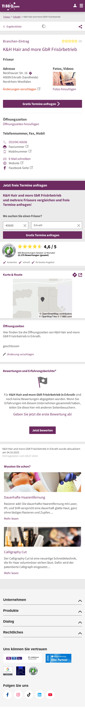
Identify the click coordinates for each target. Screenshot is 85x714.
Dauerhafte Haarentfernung (24, 497)
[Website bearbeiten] (21, 162)
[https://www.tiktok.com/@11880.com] (29, 694)
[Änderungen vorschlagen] (38, 88)
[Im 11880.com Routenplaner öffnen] (74, 274)
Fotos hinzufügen (64, 89)
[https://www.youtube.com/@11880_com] (50, 694)
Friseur (8, 59)
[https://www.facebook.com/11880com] (7, 694)
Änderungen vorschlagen (19, 89)
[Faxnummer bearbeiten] (27, 146)
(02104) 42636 (18, 142)
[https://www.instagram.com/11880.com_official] (18, 694)
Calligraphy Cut (15, 552)
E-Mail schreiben (19, 159)
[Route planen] (30, 73)
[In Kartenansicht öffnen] (80, 274)
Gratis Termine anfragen (40, 104)
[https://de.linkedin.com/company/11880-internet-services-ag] (39, 694)
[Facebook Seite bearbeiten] (31, 167)
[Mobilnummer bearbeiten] (29, 151)
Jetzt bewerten (42, 430)
